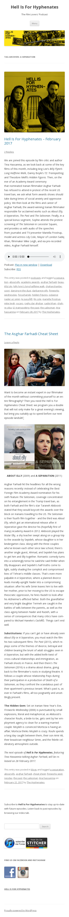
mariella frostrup (51, 299)
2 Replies (9, 151)
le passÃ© (27, 299)
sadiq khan (50, 303)
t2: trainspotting (21, 307)
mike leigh (9, 303)
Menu (34, 23)
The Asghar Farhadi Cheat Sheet (31, 333)
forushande (24, 294)
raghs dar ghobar (33, 303)
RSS (18, 269)
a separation (57, 769)
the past (34, 307)
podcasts (36, 277)
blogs (34, 769)
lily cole (37, 299)
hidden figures (40, 294)
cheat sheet (39, 773)
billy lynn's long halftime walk (29, 286)
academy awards (30, 282)
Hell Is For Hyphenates (34, 7)
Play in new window (26, 264)
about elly (14, 282)
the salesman (47, 307)
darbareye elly (40, 290)
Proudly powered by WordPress (20, 910)
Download (46, 264)
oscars (19, 303)
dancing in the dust (21, 290)
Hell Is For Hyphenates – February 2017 (32, 141)
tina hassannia (47, 778)
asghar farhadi (49, 282)
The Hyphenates (51, 311)
